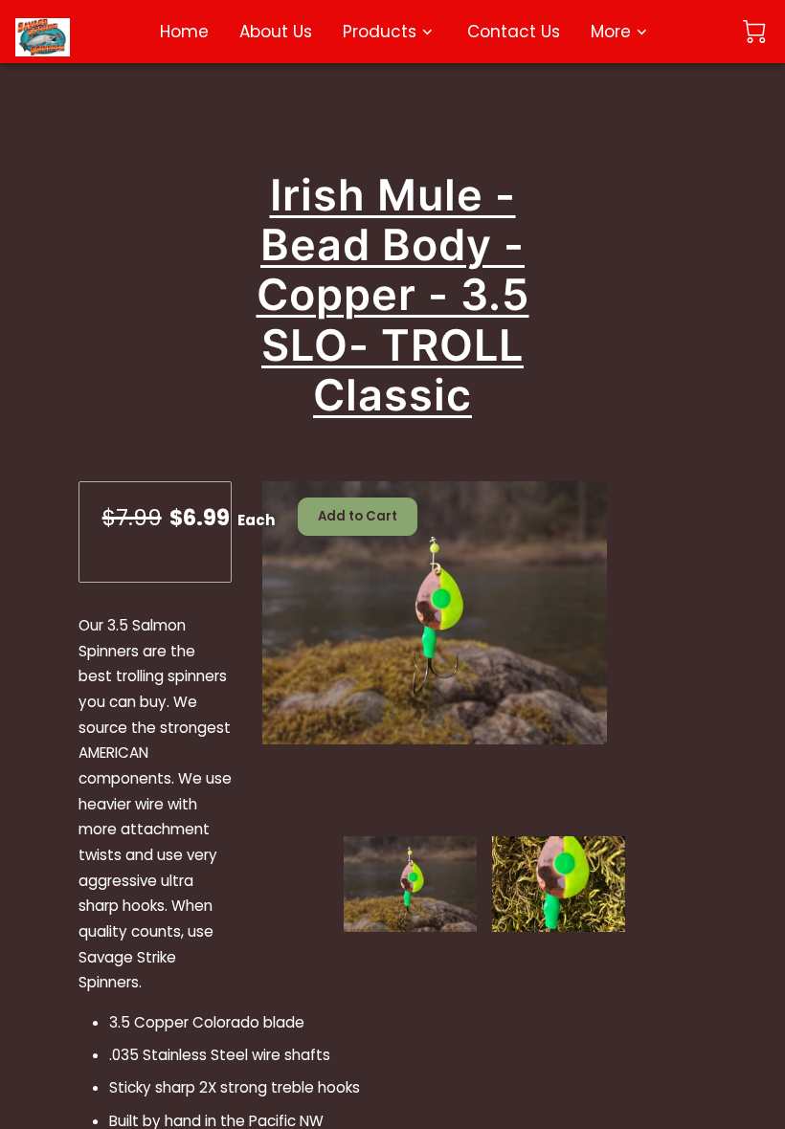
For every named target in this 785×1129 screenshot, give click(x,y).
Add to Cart (357, 516)
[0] (754, 31)
